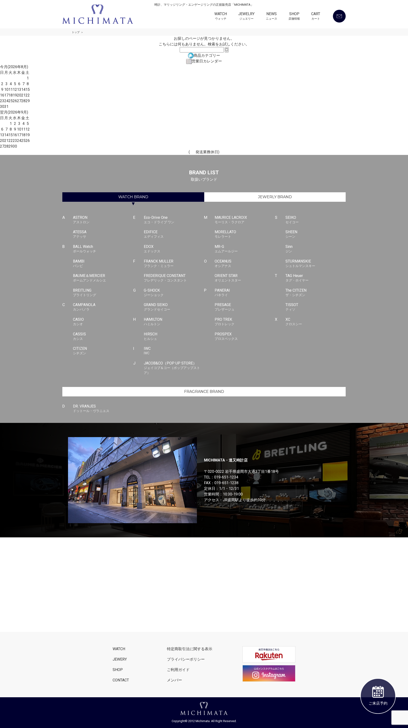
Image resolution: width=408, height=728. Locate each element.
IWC (147, 350)
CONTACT (121, 680)
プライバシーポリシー (186, 659)
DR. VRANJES (91, 408)
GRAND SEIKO (157, 307)
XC (293, 321)
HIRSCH (150, 336)
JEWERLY (275, 197)
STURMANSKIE (300, 263)
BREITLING (84, 292)
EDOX (152, 248)
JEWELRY (246, 16)
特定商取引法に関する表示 (189, 649)
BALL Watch (84, 248)
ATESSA (79, 234)
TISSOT (291, 307)
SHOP (294, 16)
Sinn (289, 248)
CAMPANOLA (84, 307)
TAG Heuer (297, 277)
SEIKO (292, 219)
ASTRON (81, 219)
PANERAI (222, 292)
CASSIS (79, 336)
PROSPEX (226, 336)
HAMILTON (153, 321)
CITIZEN (80, 350)
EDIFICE (154, 234)
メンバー (174, 680)
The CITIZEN (295, 292)
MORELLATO (225, 234)
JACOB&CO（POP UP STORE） (172, 368)
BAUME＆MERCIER (89, 277)
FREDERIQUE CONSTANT (165, 277)
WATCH (220, 16)
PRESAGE (224, 307)
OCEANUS (223, 263)
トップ (76, 32)
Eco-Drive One (159, 219)
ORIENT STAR (228, 277)
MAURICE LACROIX (231, 219)
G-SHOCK (154, 292)
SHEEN (291, 234)
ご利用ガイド (178, 669)
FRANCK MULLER (159, 263)
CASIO (78, 321)
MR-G (226, 248)
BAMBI (79, 263)
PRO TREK (224, 321)
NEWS (271, 16)
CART (315, 16)
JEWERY (120, 659)
